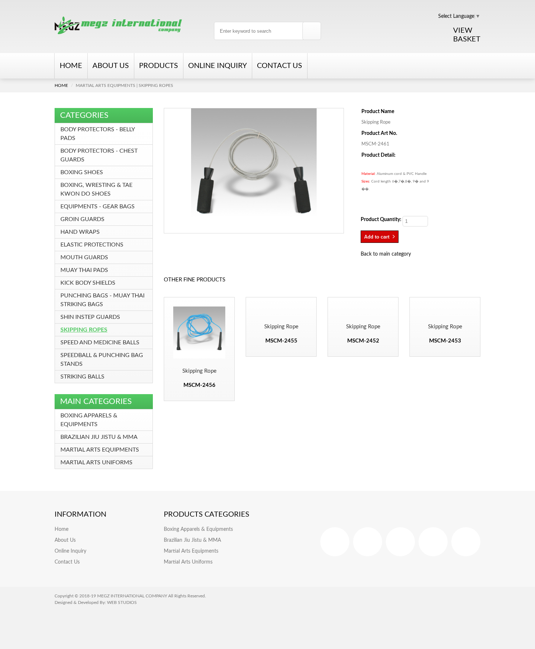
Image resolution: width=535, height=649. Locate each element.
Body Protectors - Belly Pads (97, 134)
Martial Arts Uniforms (96, 462)
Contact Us (279, 65)
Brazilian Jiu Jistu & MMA (99, 437)
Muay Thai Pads (84, 270)
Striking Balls (82, 377)
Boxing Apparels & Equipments (88, 420)
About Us (110, 65)
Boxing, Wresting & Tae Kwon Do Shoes (96, 189)
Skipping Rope (199, 371)
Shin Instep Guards (90, 317)
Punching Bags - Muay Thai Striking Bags (102, 300)
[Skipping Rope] (254, 171)
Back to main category (386, 254)
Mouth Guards (84, 257)
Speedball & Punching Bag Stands (101, 359)
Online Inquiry (217, 65)
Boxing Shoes (81, 172)
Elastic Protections (91, 245)
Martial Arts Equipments (99, 450)
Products (158, 65)
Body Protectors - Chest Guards (99, 155)
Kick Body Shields (87, 283)
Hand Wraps (80, 232)
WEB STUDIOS (122, 602)
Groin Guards (82, 219)
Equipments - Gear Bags (97, 206)
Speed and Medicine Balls (99, 342)
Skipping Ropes (83, 330)
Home (71, 65)
